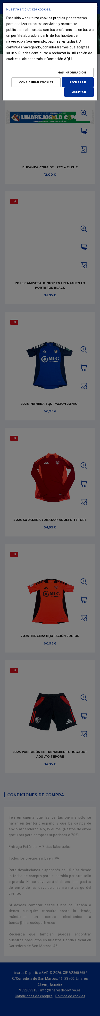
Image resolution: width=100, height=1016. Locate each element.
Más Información (72, 72)
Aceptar (79, 92)
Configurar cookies (36, 82)
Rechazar (77, 82)
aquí (68, 59)
